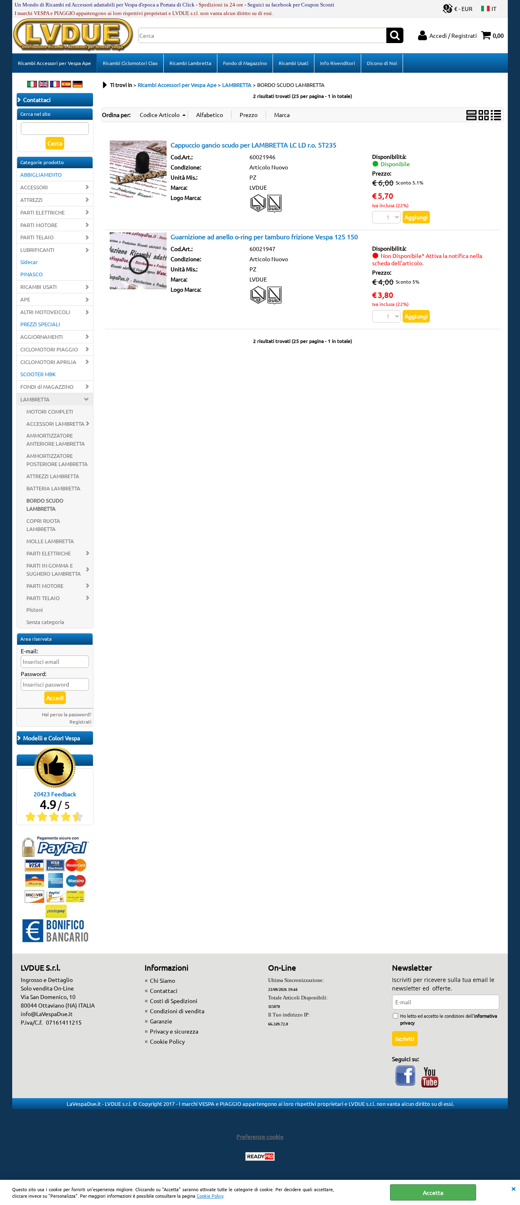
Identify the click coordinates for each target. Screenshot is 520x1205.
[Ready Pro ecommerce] (260, 1156)
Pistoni (34, 609)
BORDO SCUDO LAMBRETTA (44, 504)
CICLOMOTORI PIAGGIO (49, 349)
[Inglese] (43, 85)
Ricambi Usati (293, 63)
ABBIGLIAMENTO (41, 174)
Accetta (433, 1192)
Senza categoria (45, 621)
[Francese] (55, 85)
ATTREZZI (31, 199)
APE (25, 299)
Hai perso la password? (66, 714)
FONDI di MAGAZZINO (47, 386)
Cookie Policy (210, 1195)
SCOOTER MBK (38, 374)
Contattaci (164, 990)
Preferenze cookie (260, 1136)
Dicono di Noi (382, 63)
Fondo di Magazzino (245, 63)
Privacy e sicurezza (174, 1031)
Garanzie (161, 1021)
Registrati (80, 721)
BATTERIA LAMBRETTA (53, 488)
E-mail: (29, 651)
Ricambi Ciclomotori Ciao (130, 63)
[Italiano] (32, 85)
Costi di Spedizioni (173, 1000)
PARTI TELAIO (37, 237)
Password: (33, 673)
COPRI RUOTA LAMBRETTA (43, 524)
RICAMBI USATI (38, 286)
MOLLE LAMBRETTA (50, 540)
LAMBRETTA (35, 399)
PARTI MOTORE (38, 224)
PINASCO (31, 274)
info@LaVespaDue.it (47, 1013)
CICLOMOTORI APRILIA (48, 361)
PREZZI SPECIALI (40, 324)
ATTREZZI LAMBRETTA (52, 475)
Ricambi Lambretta (190, 63)
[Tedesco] (77, 85)
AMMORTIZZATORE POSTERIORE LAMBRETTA (57, 459)
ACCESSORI (34, 187)
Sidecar (29, 261)
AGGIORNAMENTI (41, 336)
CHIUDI (513, 1188)
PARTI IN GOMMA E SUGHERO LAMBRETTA (53, 569)
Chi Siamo (162, 980)
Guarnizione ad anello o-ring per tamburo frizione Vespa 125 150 (264, 236)
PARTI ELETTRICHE (42, 212)
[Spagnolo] (66, 85)
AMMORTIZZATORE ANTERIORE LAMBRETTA (55, 439)
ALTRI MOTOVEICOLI (45, 311)
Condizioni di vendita (177, 1010)
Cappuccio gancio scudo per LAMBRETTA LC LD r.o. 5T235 (253, 145)
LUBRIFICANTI (37, 249)
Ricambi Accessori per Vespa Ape (54, 63)
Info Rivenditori (337, 63)
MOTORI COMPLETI (49, 411)
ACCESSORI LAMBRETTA (55, 423)
